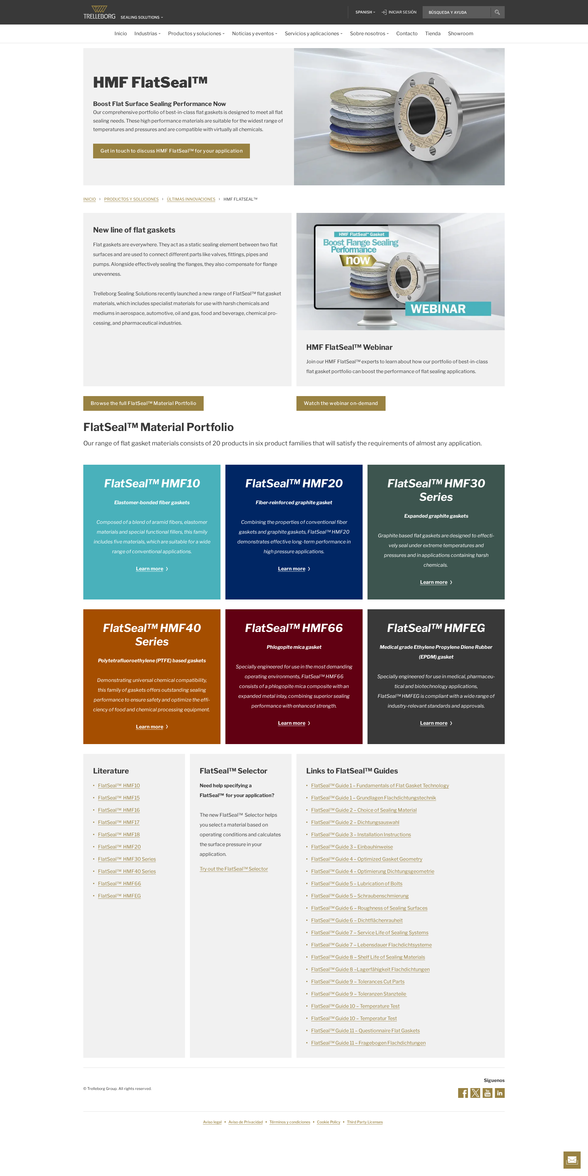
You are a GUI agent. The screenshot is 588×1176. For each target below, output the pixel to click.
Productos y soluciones (131, 199)
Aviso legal (212, 1122)
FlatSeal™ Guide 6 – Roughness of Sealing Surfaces (369, 908)
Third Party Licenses (365, 1122)
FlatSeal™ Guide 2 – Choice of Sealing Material (364, 810)
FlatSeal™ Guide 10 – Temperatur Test (354, 1018)
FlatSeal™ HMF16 (119, 810)
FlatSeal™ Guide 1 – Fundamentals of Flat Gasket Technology (380, 785)
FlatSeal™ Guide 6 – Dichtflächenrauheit (357, 920)
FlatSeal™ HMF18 (119, 835)
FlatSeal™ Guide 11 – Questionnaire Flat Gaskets (365, 1031)
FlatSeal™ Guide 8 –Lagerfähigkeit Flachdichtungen (370, 969)
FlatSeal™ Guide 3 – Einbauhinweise (352, 847)
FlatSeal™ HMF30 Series (127, 859)
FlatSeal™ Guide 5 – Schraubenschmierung (360, 896)
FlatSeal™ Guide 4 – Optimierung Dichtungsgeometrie (372, 871)
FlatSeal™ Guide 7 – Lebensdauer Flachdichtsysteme (371, 945)
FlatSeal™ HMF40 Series (127, 871)
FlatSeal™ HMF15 (119, 798)
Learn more (149, 569)
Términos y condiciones (290, 1122)
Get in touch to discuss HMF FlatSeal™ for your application (171, 151)
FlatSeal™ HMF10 (119, 785)
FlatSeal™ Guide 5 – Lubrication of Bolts (356, 884)
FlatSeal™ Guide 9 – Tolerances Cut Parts (358, 982)
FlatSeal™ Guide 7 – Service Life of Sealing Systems (369, 933)
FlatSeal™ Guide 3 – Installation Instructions (361, 835)
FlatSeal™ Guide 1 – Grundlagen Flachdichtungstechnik (373, 798)
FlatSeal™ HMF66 (119, 884)
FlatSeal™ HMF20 (119, 847)
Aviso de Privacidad (245, 1122)
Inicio (89, 199)
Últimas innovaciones (191, 199)
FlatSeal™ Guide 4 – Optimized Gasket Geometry (366, 859)
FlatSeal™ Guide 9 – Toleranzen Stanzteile (359, 994)
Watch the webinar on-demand (341, 403)
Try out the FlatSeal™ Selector (234, 869)
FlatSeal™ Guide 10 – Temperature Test (355, 1006)
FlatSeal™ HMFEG (119, 896)
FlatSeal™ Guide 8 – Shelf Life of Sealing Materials (368, 957)
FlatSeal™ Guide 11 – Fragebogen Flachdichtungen (368, 1043)
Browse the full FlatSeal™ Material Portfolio (143, 403)
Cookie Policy (328, 1122)
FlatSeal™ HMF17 (119, 822)
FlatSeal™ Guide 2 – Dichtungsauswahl (355, 822)
